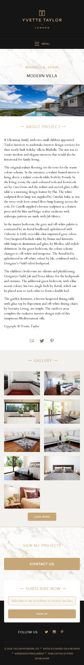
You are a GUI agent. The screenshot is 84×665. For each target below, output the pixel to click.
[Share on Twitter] (42, 341)
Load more (42, 516)
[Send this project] (32, 341)
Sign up (42, 614)
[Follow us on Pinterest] (62, 632)
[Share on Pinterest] (52, 341)
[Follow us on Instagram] (54, 632)
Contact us (42, 564)
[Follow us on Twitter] (46, 632)
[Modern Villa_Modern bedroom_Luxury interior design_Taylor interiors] (22, 468)
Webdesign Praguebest (29, 653)
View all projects (42, 545)
